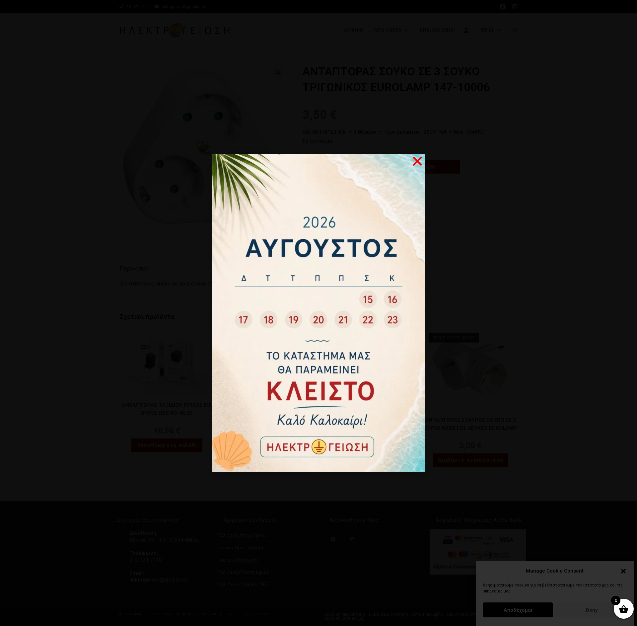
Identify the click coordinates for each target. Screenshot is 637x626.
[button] (623, 571)
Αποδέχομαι (518, 610)
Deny (592, 610)
